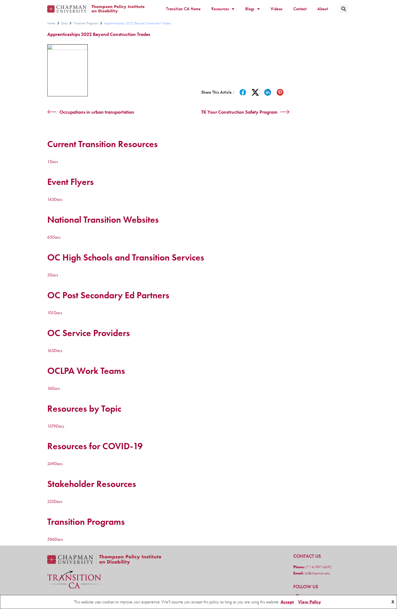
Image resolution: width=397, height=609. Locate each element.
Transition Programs (85, 23)
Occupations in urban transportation (96, 112)
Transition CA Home (183, 9)
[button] (343, 9)
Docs (64, 23)
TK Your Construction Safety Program (239, 112)
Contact (300, 9)
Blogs (249, 9)
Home (51, 23)
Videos (276, 9)
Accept (287, 602)
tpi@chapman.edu (317, 573)
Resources (220, 9)
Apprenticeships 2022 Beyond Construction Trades (98, 34)
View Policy (309, 602)
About (322, 9)
